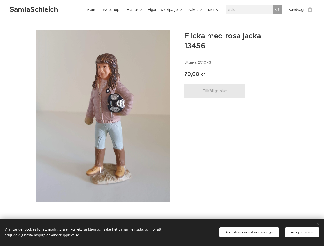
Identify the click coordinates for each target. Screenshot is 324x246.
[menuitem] (92, 10)
